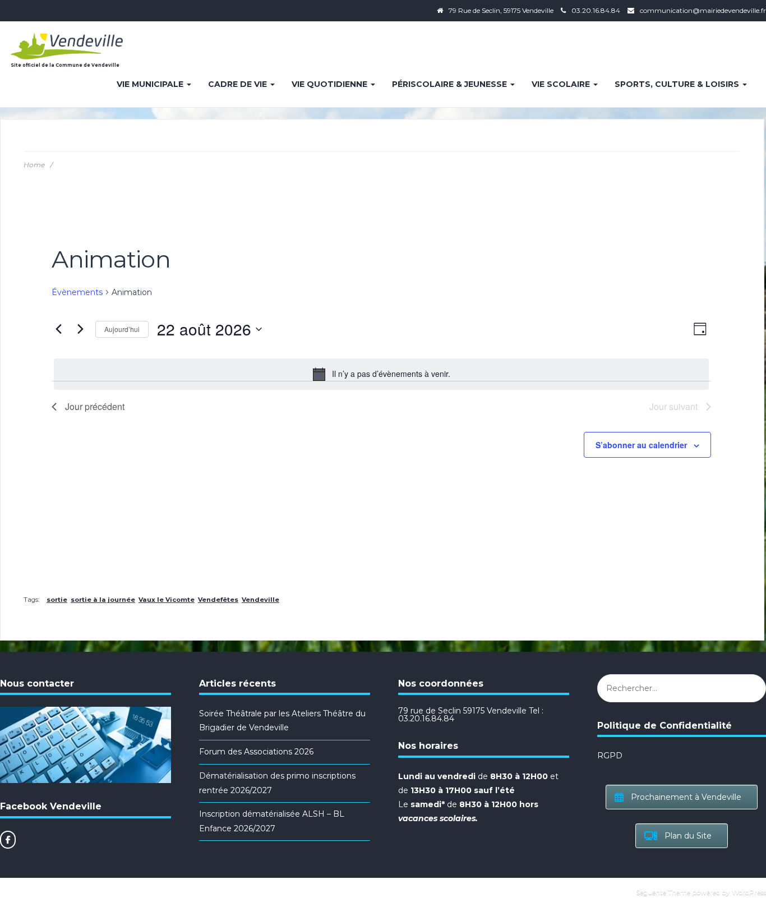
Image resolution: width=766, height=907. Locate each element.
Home (34, 164)
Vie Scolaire (562, 84)
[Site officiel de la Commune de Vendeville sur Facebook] (8, 840)
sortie (57, 600)
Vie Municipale (151, 84)
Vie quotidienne (331, 84)
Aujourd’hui (122, 329)
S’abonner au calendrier (641, 444)
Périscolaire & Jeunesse (450, 84)
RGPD (609, 756)
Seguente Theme (663, 892)
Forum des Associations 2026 (256, 752)
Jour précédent (94, 406)
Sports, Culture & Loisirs (678, 84)
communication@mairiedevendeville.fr (703, 10)
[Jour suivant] (80, 329)
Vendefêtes (218, 600)
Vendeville (260, 600)
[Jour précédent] (58, 329)
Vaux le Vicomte (167, 600)
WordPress (749, 892)
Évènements (77, 292)
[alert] (381, 374)
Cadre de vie (238, 84)
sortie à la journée (103, 600)
